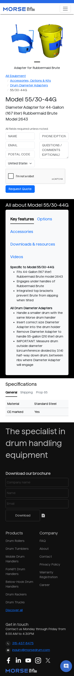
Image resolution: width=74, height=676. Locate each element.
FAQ (42, 540)
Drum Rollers (15, 540)
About (44, 548)
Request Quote (20, 189)
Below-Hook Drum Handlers (19, 584)
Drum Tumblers (17, 548)
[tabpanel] (37, 316)
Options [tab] (44, 219)
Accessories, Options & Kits (30, 80)
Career (44, 585)
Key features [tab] (22, 219)
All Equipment (16, 76)
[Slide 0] (37, 62)
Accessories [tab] (21, 231)
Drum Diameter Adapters (29, 85)
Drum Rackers (16, 594)
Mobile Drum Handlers (15, 559)
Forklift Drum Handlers (15, 572)
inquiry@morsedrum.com (31, 650)
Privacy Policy (49, 564)
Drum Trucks (15, 602)
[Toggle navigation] (65, 9)
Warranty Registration (48, 575)
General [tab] (11, 392)
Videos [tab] (16, 257)
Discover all (14, 610)
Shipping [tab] (26, 392)
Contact (45, 556)
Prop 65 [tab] (42, 392)
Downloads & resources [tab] (32, 244)
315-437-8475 (23, 643)
